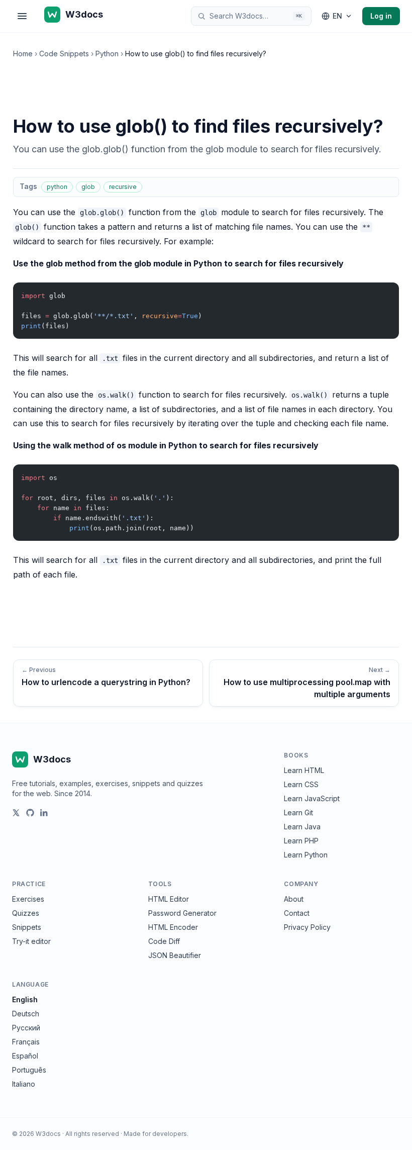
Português (29, 1070)
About (293, 899)
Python (107, 53)
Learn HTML (304, 770)
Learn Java (302, 826)
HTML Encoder (173, 927)
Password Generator (182, 913)
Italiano (23, 1084)
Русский (26, 1027)
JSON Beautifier (174, 955)
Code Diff (164, 941)
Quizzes (25, 913)
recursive (123, 186)
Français (26, 1041)
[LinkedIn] (44, 813)
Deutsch (25, 1013)
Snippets (26, 927)
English (25, 999)
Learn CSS (301, 784)
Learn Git (298, 812)
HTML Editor (168, 899)
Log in (381, 16)
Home (23, 53)
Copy (383, 292)
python (57, 186)
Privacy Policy (307, 927)
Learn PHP (301, 840)
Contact (297, 913)
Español (25, 1055)
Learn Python (306, 854)
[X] (16, 813)
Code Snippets (64, 53)
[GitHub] (30, 813)
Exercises (28, 899)
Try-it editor (31, 941)
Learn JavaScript (312, 798)
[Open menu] (22, 16)
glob (88, 186)
